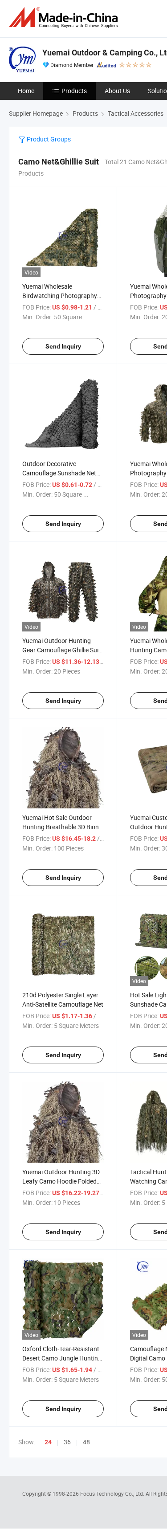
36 (67, 1442)
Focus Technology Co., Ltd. (113, 1493)
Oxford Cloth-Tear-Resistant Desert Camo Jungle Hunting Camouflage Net (62, 1358)
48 (86, 1442)
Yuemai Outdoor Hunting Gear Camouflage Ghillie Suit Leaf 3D (61, 649)
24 (48, 1442)
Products (74, 90)
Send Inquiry (63, 346)
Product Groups (48, 139)
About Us (117, 90)
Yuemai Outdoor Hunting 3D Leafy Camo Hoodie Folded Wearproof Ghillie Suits (61, 1181)
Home (26, 90)
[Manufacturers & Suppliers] (65, 17)
